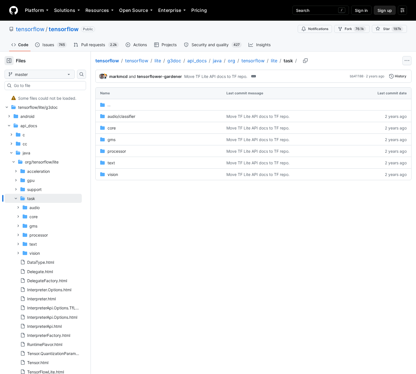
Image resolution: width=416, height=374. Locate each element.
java (217, 60)
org (231, 60)
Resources (97, 10)
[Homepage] (13, 10)
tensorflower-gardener (159, 76)
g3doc (174, 60)
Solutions (64, 10)
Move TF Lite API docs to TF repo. (215, 76)
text (111, 162)
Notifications (318, 29)
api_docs (197, 60)
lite (158, 60)
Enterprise (169, 10)
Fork (354, 29)
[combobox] (47, 85)
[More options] (406, 60)
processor (117, 151)
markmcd (118, 76)
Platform (34, 10)
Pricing (199, 10)
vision (113, 174)
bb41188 (356, 76)
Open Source (133, 10)
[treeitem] (43, 98)
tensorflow (30, 29)
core (112, 128)
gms (111, 139)
